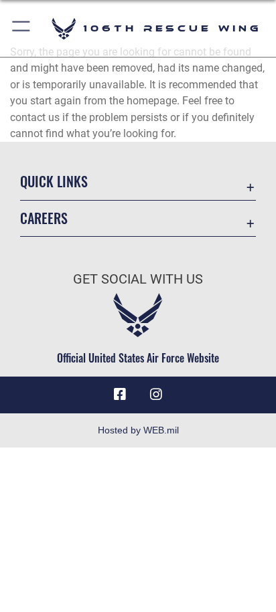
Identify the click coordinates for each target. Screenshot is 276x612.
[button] (22, 28)
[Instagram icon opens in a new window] (156, 395)
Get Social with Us (138, 279)
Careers (44, 218)
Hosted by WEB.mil (138, 430)
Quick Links (54, 181)
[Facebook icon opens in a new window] (120, 395)
